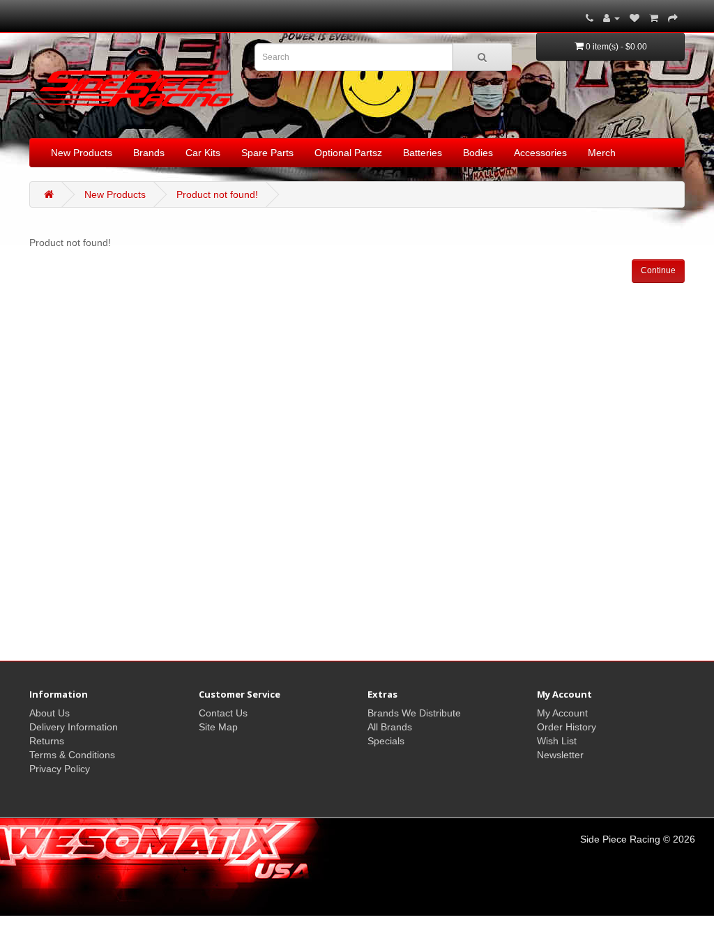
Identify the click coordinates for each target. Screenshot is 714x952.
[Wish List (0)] (634, 18)
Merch (602, 152)
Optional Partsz (348, 152)
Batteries (422, 152)
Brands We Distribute (414, 713)
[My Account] (611, 18)
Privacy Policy (59, 768)
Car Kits (202, 152)
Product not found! (217, 194)
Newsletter (560, 754)
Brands (149, 152)
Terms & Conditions (72, 754)
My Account (562, 713)
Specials (385, 740)
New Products (81, 152)
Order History (566, 726)
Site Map (218, 726)
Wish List (557, 740)
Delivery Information (73, 726)
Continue (658, 270)
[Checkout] (673, 18)
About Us (49, 713)
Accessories (540, 152)
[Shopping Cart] (653, 18)
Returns (46, 740)
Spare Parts (267, 152)
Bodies (478, 152)
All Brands (389, 726)
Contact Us (223, 713)
